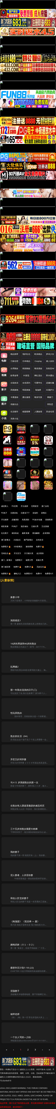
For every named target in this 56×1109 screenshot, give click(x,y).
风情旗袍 (14, 389)
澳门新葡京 (5, 540)
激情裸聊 (29, 546)
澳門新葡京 (28, 540)
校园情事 (26, 411)
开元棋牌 (24, 506)
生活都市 (14, 411)
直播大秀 (39, 560)
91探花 (26, 375)
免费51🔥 (40, 546)
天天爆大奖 (28, 553)
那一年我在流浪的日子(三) (23, 689)
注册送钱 (14, 513)
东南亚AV (50, 368)
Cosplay (38, 361)
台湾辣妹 (14, 368)
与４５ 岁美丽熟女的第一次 (24, 782)
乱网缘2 (14, 666)
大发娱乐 (17, 540)
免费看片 (19, 560)
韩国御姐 (26, 368)
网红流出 (38, 375)
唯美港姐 (38, 368)
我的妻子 (15, 851)
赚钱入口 (17, 573)
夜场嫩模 (36, 533)
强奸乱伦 (26, 354)
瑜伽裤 (38, 389)
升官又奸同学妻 (18, 759)
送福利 (35, 513)
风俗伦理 (50, 411)
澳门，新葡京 (6, 560)
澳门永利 (45, 506)
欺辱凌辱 (14, 375)
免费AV (39, 573)
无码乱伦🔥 (6, 553)
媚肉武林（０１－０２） (22, 944)
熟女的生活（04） (19, 736)
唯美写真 (38, 397)
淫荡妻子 (15, 990)
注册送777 (25, 513)
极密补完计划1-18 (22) (22, 967)
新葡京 (44, 513)
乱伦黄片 (5, 533)
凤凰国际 (25, 519)
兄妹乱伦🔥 (41, 567)
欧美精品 (38, 354)
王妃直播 (45, 526)
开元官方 (17, 553)
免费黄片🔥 (6, 573)
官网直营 (35, 506)
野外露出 (50, 375)
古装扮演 (14, 382)
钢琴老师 (15, 1014)
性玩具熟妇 (16, 712)
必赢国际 (15, 519)
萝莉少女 (50, 354)
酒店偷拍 (24, 526)
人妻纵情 (38, 411)
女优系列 (26, 382)
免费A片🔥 (29, 567)
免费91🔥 (17, 567)
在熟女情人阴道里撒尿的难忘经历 (27, 805)
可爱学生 (38, 382)
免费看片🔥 (6, 546)
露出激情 (26, 397)
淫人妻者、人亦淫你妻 (21, 875)
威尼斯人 (5, 506)
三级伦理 (14, 361)
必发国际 (46, 533)
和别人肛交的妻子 (19, 898)
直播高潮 (49, 519)
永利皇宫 (39, 540)
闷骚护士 (50, 389)
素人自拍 (50, 361)
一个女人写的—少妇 (20, 1037)
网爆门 (50, 397)
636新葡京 (18, 546)
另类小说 (14, 418)
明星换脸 (26, 389)
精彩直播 (5, 526)
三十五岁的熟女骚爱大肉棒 (24, 828)
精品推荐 (14, 354)
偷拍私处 (15, 533)
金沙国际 (40, 553)
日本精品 (26, 361)
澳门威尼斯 (5, 567)
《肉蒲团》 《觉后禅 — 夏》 (24, 921)
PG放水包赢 (37, 519)
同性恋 (50, 404)
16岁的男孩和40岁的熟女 (23, 643)
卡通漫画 (14, 397)
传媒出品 (14, 404)
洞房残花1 (15, 620)
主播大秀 (35, 526)
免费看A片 (28, 573)
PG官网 (15, 506)
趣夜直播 (25, 533)
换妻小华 (15, 597)
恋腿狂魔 (50, 382)
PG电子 (4, 513)
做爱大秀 (29, 560)
